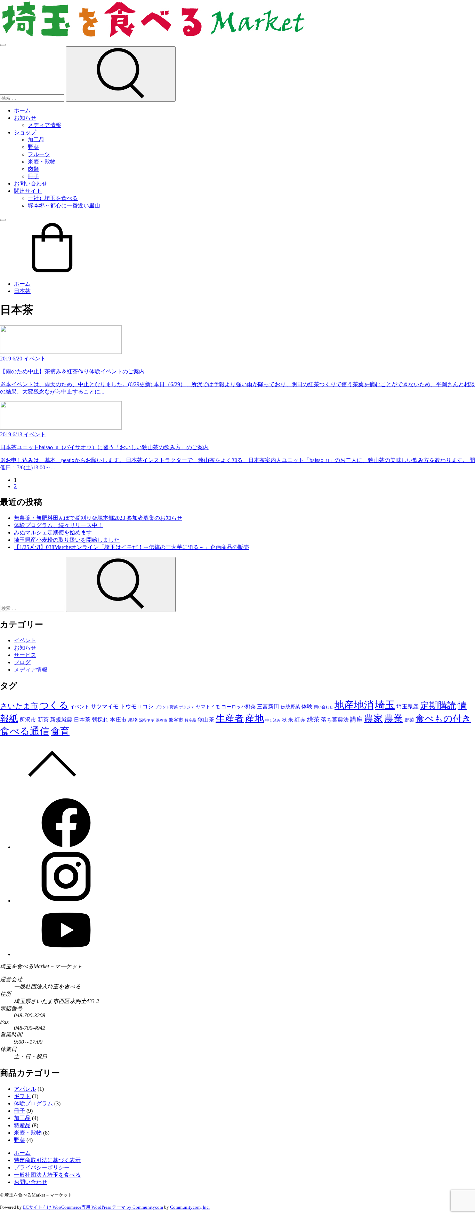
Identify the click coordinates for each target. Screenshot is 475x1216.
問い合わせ (323, 707)
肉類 (33, 169)
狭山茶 (206, 719)
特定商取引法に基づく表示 (47, 1160)
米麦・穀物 (42, 162)
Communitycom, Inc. (190, 1207)
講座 (356, 719)
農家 (373, 718)
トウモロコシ (136, 706)
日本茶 (22, 291)
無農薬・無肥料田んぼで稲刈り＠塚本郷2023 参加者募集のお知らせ (98, 518)
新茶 (43, 719)
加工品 (36, 140)
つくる (54, 705)
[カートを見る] (52, 272)
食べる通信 (24, 731)
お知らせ (25, 118)
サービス (25, 655)
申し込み (273, 720)
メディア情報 (44, 125)
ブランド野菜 (166, 707)
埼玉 (385, 704)
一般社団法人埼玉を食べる (47, 1175)
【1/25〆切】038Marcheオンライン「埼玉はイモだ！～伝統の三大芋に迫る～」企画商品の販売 (131, 547)
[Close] (3, 220)
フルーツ (39, 154)
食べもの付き (443, 719)
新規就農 (61, 719)
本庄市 (118, 719)
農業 (393, 718)
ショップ (25, 132)
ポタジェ (186, 707)
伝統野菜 (290, 706)
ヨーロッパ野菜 (239, 706)
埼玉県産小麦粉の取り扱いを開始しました (67, 540)
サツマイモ (105, 706)
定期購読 (438, 705)
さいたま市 (19, 706)
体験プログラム (33, 1103)
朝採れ (100, 719)
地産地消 (354, 705)
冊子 (33, 176)
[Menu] (3, 45)
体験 (307, 706)
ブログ (22, 662)
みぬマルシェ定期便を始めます (53, 532)
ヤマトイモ (208, 706)
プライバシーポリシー (42, 1167)
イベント (25, 640)
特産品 (190, 720)
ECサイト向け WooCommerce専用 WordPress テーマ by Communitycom (93, 1207)
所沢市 (27, 719)
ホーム (22, 110)
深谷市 (161, 720)
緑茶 (313, 719)
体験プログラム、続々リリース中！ (58, 525)
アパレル (25, 1089)
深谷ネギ (146, 720)
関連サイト (28, 191)
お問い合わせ (30, 183)
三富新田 (268, 706)
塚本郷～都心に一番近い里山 (64, 205)
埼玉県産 (407, 706)
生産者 (230, 718)
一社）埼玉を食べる (53, 198)
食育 (60, 731)
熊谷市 (176, 720)
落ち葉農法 (335, 719)
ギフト (22, 1096)
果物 (133, 720)
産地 (254, 718)
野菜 (33, 147)
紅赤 (300, 719)
